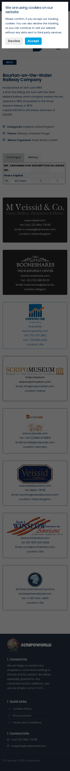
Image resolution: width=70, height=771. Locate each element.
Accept (33, 41)
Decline (14, 41)
